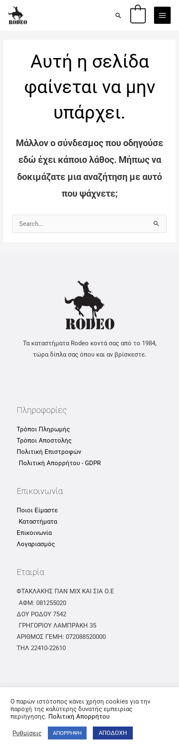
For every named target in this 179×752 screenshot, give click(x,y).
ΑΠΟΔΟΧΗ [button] (113, 732)
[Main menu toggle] (162, 15)
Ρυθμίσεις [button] (27, 733)
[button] (118, 15)
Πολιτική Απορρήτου (78, 716)
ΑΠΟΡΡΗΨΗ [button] (67, 733)
